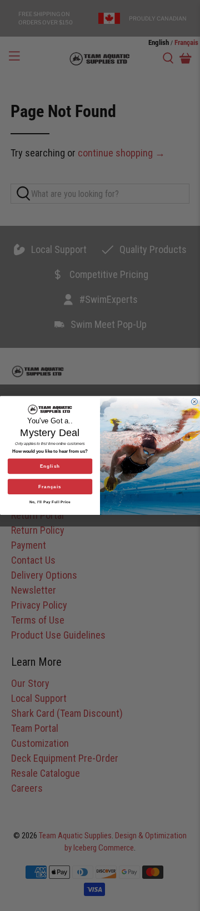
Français (50, 486)
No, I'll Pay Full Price (50, 502)
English (50, 466)
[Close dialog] (194, 402)
